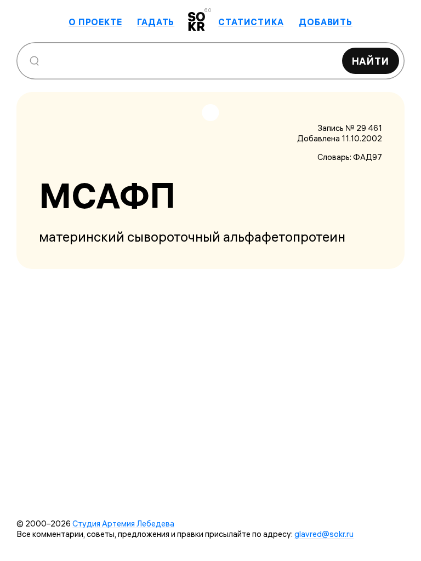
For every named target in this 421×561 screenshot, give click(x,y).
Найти (371, 61)
